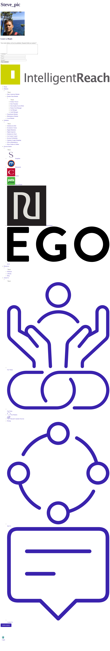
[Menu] (1, 64)
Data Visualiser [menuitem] (14, 104)
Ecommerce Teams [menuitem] (12, 128)
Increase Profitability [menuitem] (12, 138)
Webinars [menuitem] (9, 271)
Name (2, 56)
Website (3, 60)
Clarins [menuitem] (17, 176)
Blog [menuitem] (8, 275)
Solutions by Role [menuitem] (11, 125)
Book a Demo (6, 625)
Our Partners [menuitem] (14, 414)
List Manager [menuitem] (13, 110)
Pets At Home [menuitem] (18, 184)
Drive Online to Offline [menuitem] (13, 144)
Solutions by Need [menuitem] (12, 134)
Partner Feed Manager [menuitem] (16, 108)
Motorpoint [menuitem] (18, 167)
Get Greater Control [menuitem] (12, 136)
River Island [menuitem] (49, 225)
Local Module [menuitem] (10, 118)
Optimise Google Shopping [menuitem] (14, 140)
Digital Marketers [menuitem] (11, 130)
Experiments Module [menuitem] (12, 114)
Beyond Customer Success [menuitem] (17, 418)
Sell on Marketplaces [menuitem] (12, 142)
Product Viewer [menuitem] (14, 101)
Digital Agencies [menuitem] (11, 132)
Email (2, 58)
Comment (4, 54)
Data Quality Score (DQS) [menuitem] (17, 106)
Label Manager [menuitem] (14, 112)
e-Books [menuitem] (9, 273)
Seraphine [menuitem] (17, 158)
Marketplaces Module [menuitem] (12, 116)
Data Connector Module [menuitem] (13, 94)
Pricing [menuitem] (9, 421)
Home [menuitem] (5, 87)
